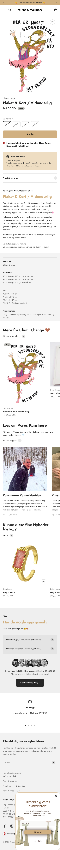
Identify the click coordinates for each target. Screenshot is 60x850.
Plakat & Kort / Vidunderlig (16, 411)
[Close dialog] (56, 796)
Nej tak (38, 841)
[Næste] (56, 2)
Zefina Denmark (8, 589)
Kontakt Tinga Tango (30, 682)
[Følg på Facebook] (5, 826)
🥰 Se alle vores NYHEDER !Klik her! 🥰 (30, 3)
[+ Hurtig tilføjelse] (43, 581)
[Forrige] (3, 2)
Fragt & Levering (10, 781)
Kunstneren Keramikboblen (22, 495)
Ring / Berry (9, 592)
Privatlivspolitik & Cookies (14, 785)
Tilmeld (38, 832)
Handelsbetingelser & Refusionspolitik (12, 775)
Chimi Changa (9, 98)
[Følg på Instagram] (12, 826)
